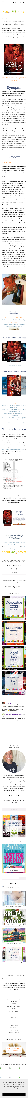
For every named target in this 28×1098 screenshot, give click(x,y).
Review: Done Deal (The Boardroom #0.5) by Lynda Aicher (14, 906)
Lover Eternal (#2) (17, 405)
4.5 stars (6, 560)
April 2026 (14, 1028)
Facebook (10, 324)
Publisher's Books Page (19, 320)
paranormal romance (19, 562)
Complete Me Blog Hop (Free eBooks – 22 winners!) (14, 887)
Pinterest (22, 542)
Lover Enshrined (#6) (14, 411)
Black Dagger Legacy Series (14, 365)
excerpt (14, 1010)
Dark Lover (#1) (6, 405)
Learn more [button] (6, 1090)
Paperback (9, 320)
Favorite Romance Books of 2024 (14, 962)
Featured (14, 1001)
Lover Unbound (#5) (19, 409)
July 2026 (13, 1023)
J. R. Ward (9, 562)
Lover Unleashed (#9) (8, 418)
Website (5, 324)
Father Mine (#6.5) (8, 413)
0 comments (14, 572)
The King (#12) (8, 422)
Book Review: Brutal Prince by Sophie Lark (14, 925)
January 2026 (14, 1034)
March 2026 (14, 1030)
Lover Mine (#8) (14, 415)
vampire (19, 565)
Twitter (16, 324)
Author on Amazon (17, 326)
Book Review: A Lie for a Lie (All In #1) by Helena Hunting (14, 586)
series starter (15, 564)
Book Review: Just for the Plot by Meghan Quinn (14, 869)
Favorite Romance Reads (14, 999)
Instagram (22, 324)
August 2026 (13, 1022)
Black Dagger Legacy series (14, 561)
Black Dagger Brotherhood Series (14, 399)
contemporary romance (14, 1006)
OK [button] (14, 1094)
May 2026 (13, 1027)
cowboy (14, 1008)
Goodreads (16, 542)
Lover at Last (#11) (14, 420)
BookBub (8, 326)
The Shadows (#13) (18, 422)
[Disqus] (14, 720)
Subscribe (14, 809)
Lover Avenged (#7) (19, 413)
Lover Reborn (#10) (20, 418)
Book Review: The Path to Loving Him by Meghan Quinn (14, 943)
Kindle (4, 320)
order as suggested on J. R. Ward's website (13, 449)
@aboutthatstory (21, 1064)
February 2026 (14, 1032)
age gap (14, 1003)
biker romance (14, 1004)
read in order (6, 564)
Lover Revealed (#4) (7, 409)
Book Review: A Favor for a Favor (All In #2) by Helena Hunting (14, 580)
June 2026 (13, 1025)
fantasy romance (14, 1011)
